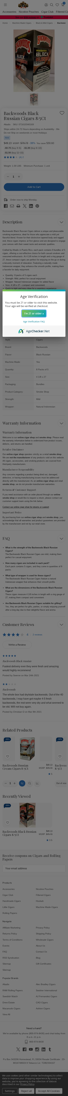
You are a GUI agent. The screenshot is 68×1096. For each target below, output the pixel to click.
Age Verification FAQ (34, 321)
